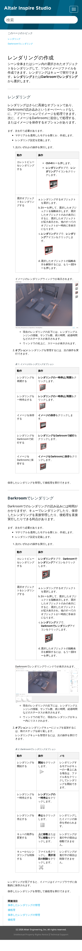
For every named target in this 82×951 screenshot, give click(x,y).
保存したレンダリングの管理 (24, 905)
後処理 (11, 910)
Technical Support (59, 934)
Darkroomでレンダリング (20, 43)
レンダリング (14, 38)
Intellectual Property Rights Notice (31, 934)
